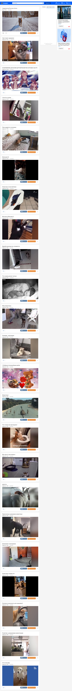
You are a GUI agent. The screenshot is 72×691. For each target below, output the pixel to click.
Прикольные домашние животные (12, 514)
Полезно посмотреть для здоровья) (12, 603)
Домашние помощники (9, 543)
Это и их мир (6, 662)
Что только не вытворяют (9, 424)
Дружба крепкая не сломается (11, 246)
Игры (64, 3)
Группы (69, 3)
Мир (3, 9)
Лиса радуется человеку (9, 127)
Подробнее (61, 26)
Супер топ (4, 39)
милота (4, 484)
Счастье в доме (6, 97)
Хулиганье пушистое (8, 573)
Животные (5, 395)
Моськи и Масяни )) (8, 216)
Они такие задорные (8, 38)
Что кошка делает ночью (9, 276)
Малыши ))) (5, 157)
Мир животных (6, 305)
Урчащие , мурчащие (8, 335)
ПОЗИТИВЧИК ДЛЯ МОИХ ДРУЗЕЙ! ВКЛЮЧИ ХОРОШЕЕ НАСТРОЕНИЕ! (20, 67)
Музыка (58, 3)
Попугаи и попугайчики (9, 186)
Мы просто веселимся (8, 454)
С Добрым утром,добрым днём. (11, 365)
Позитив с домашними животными (12, 633)
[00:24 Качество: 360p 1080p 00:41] (20, 21)
